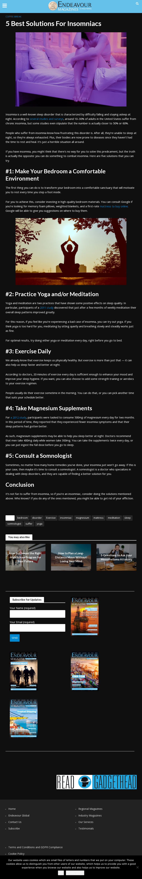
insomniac (66, 517)
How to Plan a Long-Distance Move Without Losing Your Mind (71, 557)
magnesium (82, 517)
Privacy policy (75, 872)
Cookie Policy (16, 853)
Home (12, 809)
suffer (29, 523)
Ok (60, 872)
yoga (39, 523)
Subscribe (14, 828)
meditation (114, 517)
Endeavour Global (18, 815)
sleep (127, 517)
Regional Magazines (90, 809)
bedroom (22, 517)
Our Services (85, 822)
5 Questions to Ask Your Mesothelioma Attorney (116, 557)
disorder (37, 517)
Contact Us (14, 822)
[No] (137, 867)
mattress (99, 517)
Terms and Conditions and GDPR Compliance (35, 847)
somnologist (14, 523)
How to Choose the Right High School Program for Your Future (25, 557)
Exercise (51, 517)
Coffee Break (13, 16)
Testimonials (86, 828)
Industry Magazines (90, 815)
